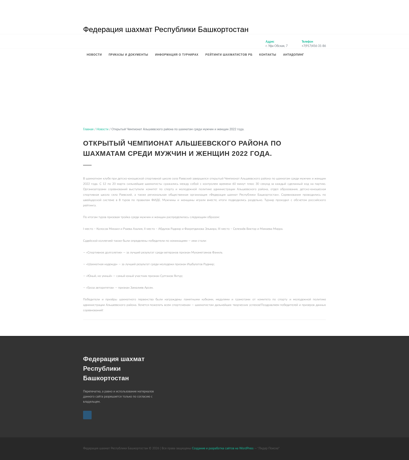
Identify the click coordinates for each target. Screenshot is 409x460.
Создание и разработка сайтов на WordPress (222, 448)
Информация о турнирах (177, 54)
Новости (94, 54)
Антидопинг (293, 54)
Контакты (267, 54)
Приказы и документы (128, 54)
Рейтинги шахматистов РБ (228, 54)
